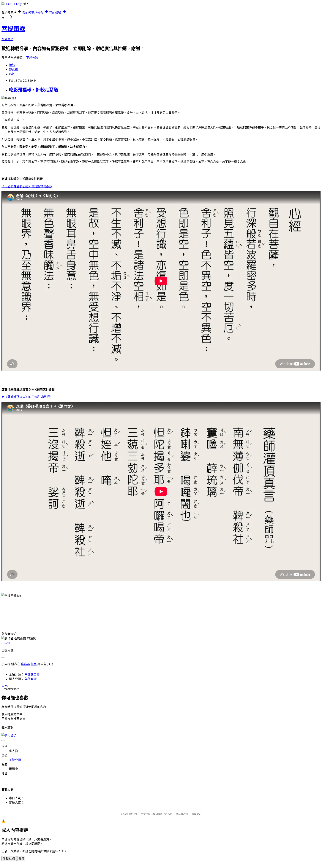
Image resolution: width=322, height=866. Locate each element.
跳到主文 (7, 39)
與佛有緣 (31, 679)
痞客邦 (25, 664)
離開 (21, 858)
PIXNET (133, 814)
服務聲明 (196, 814)
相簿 (12, 65)
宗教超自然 (32, 674)
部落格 (13, 69)
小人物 (5, 642)
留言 (34, 664)
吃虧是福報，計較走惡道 (33, 89)
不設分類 (32, 57)
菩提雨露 (13, 29)
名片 (12, 74)
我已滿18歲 (9, 858)
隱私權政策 (182, 814)
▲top (4, 685)
